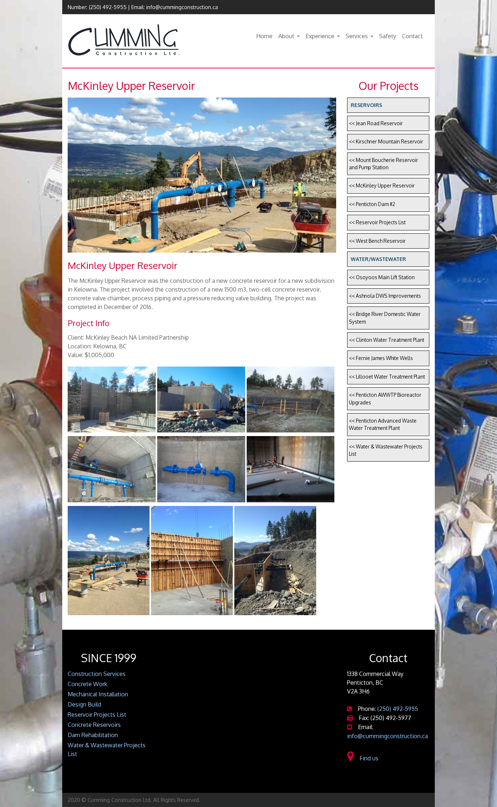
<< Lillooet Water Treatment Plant (387, 376)
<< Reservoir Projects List (377, 222)
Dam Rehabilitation (93, 735)
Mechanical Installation (98, 694)
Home (264, 36)
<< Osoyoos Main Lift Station (382, 277)
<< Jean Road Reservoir (376, 123)
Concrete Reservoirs (94, 724)
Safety (387, 36)
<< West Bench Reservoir (377, 241)
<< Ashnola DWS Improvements (385, 296)
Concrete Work (87, 684)
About (286, 36)
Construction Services (97, 673)
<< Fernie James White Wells (381, 358)
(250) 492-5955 (108, 7)
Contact (412, 36)
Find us (367, 758)
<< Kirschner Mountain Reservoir (386, 141)
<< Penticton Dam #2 (372, 204)
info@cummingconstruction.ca (182, 7)
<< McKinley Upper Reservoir (382, 185)
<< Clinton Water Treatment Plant (386, 340)
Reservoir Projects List (97, 714)
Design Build (84, 704)
